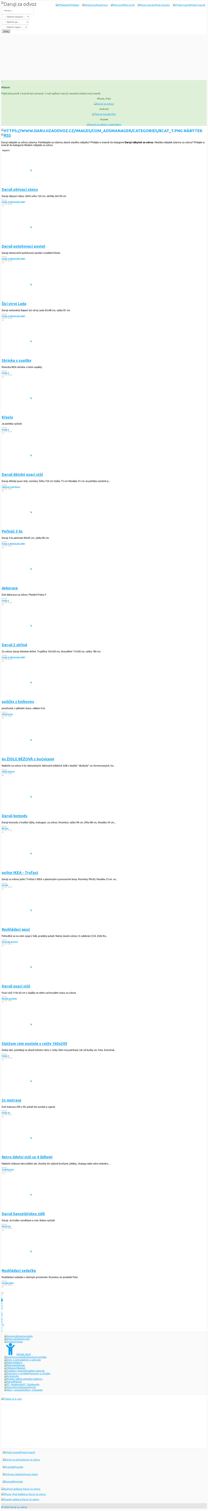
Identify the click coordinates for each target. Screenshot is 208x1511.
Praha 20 (6, 1113)
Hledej (6, 31)
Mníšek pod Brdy (9, 999)
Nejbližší (6, 150)
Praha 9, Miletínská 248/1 (13, 202)
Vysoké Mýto (8, 1283)
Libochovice (7, 714)
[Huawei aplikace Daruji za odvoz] (20, 1499)
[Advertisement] (104, 57)
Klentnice (6, 1226)
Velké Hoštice (8, 771)
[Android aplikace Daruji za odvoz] (20, 1489)
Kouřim (5, 885)
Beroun (5, 828)
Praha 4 (5, 1056)
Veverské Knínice (10, 942)
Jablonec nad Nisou (11, 487)
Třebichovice (8, 1169)
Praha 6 (5, 430)
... (2, 1311)
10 (2, 1324)
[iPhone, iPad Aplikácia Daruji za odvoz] (23, 1494)
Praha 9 (5, 373)
